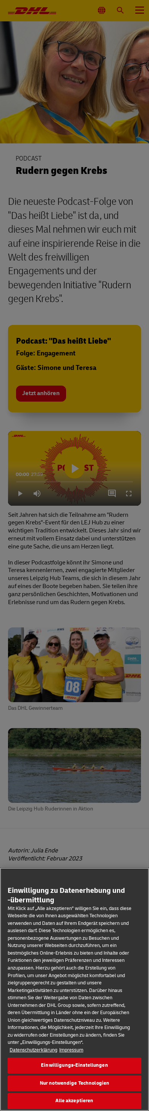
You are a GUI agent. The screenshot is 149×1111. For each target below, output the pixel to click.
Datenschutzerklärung (33, 1050)
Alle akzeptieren (74, 1101)
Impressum (71, 1050)
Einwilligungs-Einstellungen (74, 1065)
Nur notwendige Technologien (75, 1083)
